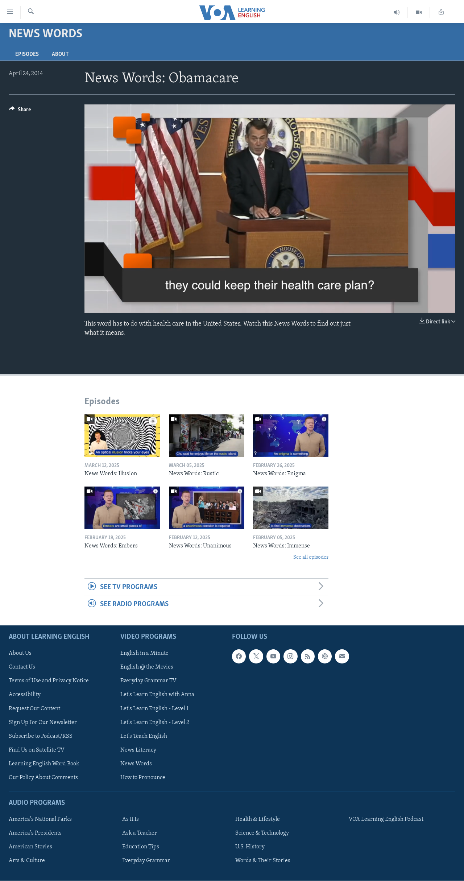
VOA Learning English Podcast (386, 820)
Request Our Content (34, 709)
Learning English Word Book (44, 764)
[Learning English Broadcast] (397, 12)
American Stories (30, 847)
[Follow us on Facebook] (239, 656)
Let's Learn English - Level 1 (154, 709)
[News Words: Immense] (290, 508)
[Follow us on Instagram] (290, 656)
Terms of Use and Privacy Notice (49, 681)
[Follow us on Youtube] (273, 656)
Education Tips (140, 847)
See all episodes (310, 557)
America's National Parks (40, 820)
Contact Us (22, 667)
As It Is (130, 820)
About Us (20, 654)
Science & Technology (262, 833)
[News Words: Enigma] (290, 435)
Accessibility (25, 695)
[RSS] (308, 656)
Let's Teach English (143, 736)
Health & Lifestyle (257, 820)
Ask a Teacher (139, 833)
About (60, 54)
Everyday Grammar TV (148, 681)
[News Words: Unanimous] (206, 508)
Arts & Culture (27, 861)
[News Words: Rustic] (206, 435)
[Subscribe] (342, 656)
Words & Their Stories (262, 861)
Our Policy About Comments (43, 778)
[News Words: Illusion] (122, 435)
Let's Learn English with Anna (157, 695)
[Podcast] (325, 656)
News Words (136, 764)
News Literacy (138, 750)
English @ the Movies (146, 667)
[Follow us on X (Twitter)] (256, 656)
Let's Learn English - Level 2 (154, 722)
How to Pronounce (142, 778)
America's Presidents (35, 833)
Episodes (27, 54)
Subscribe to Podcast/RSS (40, 736)
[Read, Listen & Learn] (441, 12)
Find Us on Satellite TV (37, 750)
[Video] (419, 12)
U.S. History (250, 847)
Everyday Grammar (146, 861)
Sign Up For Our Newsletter (43, 722)
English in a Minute (144, 654)
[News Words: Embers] (122, 508)
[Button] (20, 111)
